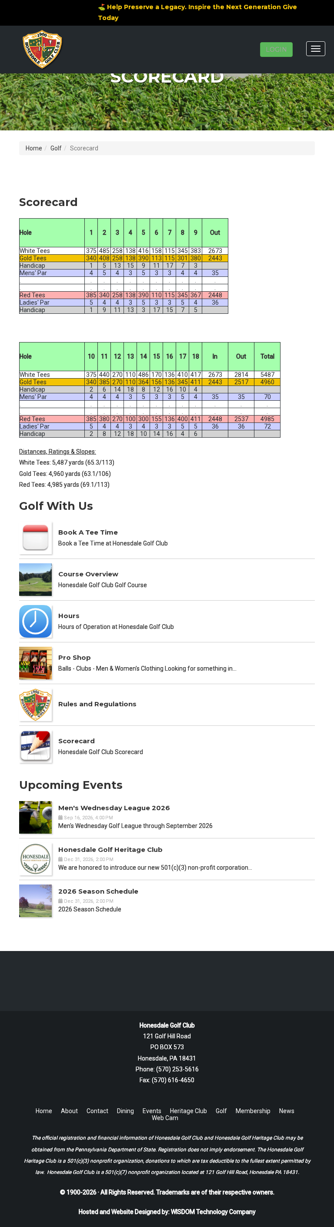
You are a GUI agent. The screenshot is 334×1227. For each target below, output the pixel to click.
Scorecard (76, 741)
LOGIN (276, 49)
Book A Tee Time (88, 532)
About (69, 1110)
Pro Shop (74, 657)
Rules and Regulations (97, 704)
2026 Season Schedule (98, 891)
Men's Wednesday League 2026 (114, 808)
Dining (125, 1110)
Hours (69, 616)
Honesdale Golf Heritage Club (110, 849)
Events (152, 1110)
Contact (97, 1110)
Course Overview (88, 574)
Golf (56, 148)
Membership (253, 1110)
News (286, 1110)
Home (34, 148)
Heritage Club (188, 1110)
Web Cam (165, 1117)
